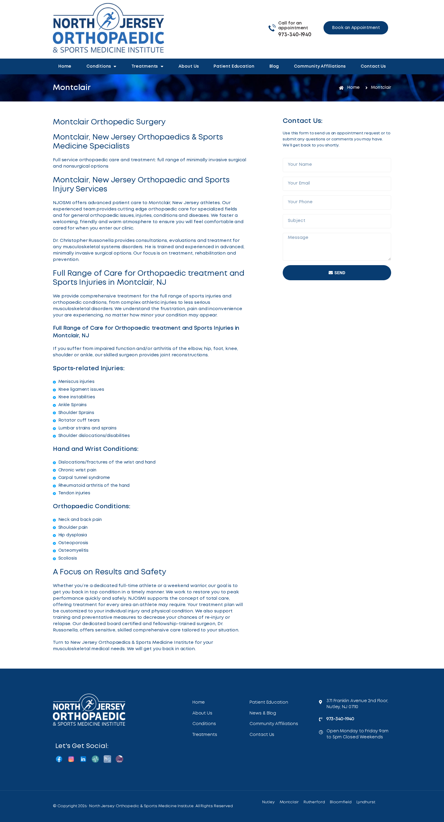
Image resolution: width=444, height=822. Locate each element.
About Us (188, 66)
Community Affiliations (320, 66)
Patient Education (234, 66)
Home (65, 66)
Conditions (98, 66)
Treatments (144, 66)
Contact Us (373, 66)
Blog (274, 66)
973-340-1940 (294, 35)
